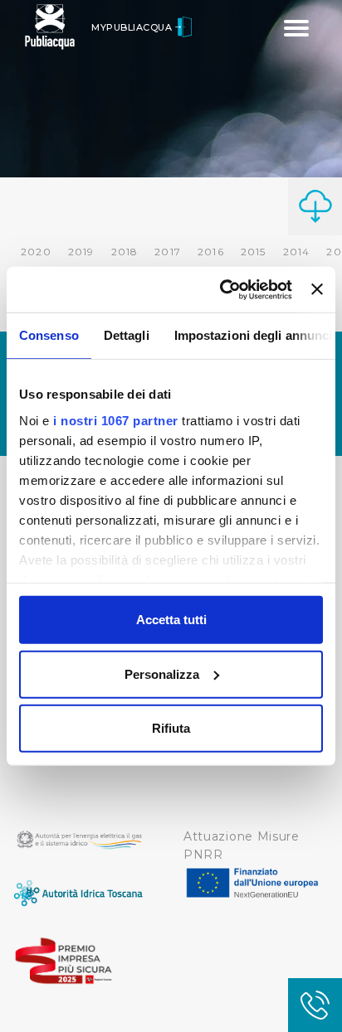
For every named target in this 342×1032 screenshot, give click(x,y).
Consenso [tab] (49, 335)
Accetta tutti (171, 620)
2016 (211, 251)
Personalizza (162, 673)
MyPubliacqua (133, 27)
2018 (125, 251)
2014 (296, 251)
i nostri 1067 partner (115, 420)
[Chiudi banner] (317, 289)
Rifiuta (171, 728)
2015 (253, 251)
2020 (36, 251)
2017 (167, 251)
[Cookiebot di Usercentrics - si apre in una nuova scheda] (221, 289)
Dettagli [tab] (126, 335)
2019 (81, 251)
